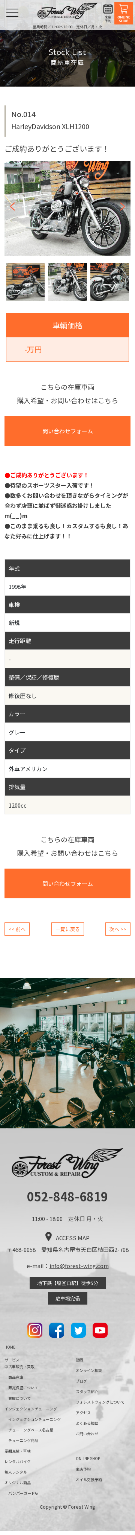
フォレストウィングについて (100, 1402)
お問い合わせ (87, 1433)
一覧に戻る (68, 929)
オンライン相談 (89, 1370)
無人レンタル (15, 1472)
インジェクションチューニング (34, 1419)
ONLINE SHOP (123, 13)
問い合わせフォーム (67, 431)
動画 (79, 1360)
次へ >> (118, 929)
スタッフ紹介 (87, 1391)
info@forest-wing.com (79, 1266)
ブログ (81, 1381)
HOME (9, 1347)
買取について (19, 1398)
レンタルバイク (17, 1461)
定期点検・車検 (17, 1451)
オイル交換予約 (89, 1479)
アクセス (83, 1412)
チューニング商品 (23, 1440)
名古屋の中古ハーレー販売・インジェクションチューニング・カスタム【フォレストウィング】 (68, 11)
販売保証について (23, 1387)
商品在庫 (15, 1377)
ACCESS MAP (73, 1238)
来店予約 (108, 13)
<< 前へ (17, 929)
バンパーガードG (23, 1493)
